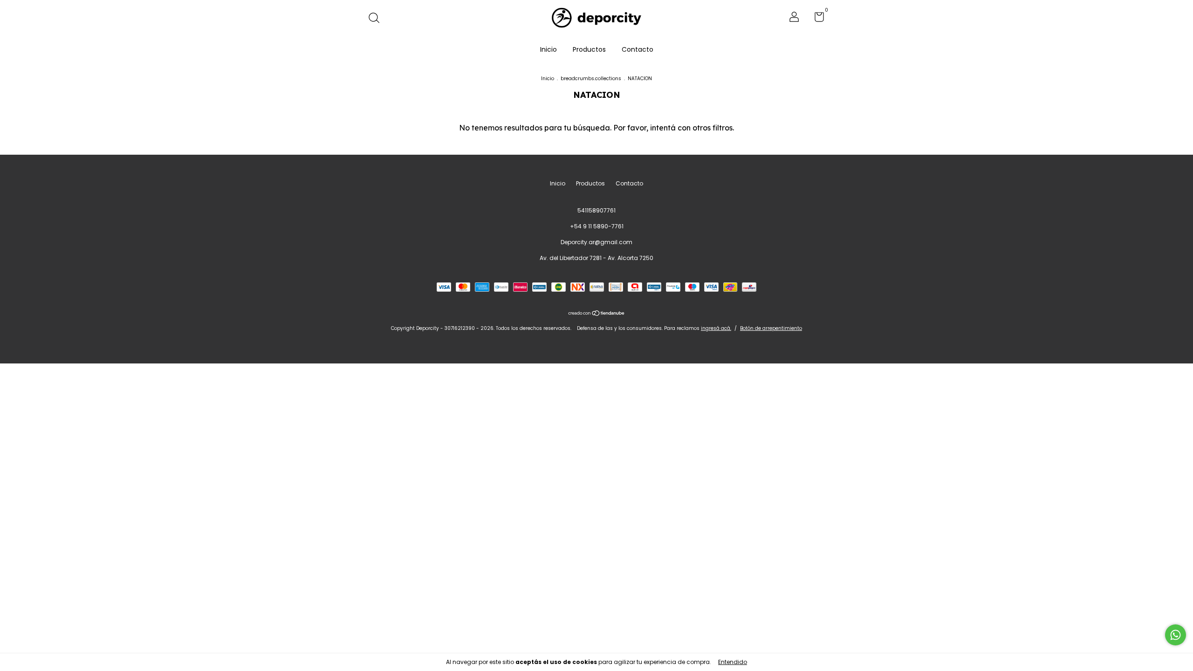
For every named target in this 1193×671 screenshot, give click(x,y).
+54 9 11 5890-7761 (597, 226)
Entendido (732, 662)
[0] (816, 18)
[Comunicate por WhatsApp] (1175, 634)
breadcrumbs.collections (591, 78)
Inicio (548, 49)
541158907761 (596, 210)
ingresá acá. (716, 328)
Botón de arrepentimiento (771, 328)
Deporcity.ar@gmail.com (596, 242)
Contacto (637, 49)
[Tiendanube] (597, 314)
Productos (589, 49)
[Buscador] (377, 18)
